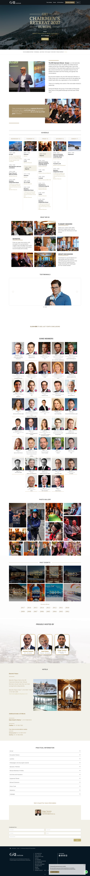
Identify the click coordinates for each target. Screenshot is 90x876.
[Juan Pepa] (18, 464)
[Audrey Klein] (18, 443)
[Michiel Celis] (44, 404)
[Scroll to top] (45, 874)
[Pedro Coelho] (31, 464)
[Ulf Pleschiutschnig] (58, 424)
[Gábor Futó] (58, 443)
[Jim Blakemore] (71, 443)
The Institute (49, 2)
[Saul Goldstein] (58, 464)
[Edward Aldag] (71, 368)
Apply (77, 840)
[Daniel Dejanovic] (31, 443)
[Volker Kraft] (71, 424)
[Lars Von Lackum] (71, 386)
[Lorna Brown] (18, 404)
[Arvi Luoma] (44, 348)
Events (54, 2)
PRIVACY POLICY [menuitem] (39, 870)
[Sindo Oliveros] (31, 424)
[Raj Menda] (44, 481)
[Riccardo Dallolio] (18, 424)
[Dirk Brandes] (31, 481)
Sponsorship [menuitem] (38, 865)
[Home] (10, 848)
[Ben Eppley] (71, 348)
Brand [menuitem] (36, 867)
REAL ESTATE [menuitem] (38, 855)
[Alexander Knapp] (18, 348)
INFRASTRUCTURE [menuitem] (39, 856)
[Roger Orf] (58, 481)
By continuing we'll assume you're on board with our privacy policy (62, 869)
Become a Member (70, 2)
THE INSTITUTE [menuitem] (38, 853)
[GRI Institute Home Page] (15, 2)
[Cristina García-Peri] (58, 368)
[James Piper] (31, 386)
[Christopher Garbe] (44, 368)
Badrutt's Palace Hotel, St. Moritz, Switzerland (45, 33)
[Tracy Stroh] (44, 424)
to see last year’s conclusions (45, 326)
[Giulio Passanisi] (18, 386)
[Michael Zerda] (31, 404)
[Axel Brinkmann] (58, 348)
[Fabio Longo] (44, 443)
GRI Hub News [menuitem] (38, 862)
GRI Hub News (60, 2)
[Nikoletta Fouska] (58, 404)
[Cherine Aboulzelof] (31, 368)
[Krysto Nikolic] (58, 386)
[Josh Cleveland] (44, 386)
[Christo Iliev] (71, 464)
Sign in (78, 2)
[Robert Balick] (44, 464)
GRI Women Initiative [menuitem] (40, 861)
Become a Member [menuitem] (39, 864)
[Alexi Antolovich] (31, 348)
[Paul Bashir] (71, 404)
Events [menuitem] (37, 858)
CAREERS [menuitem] (37, 868)
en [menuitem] (45, 870)
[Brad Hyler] (18, 368)
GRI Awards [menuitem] (38, 859)
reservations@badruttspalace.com (18, 694)
